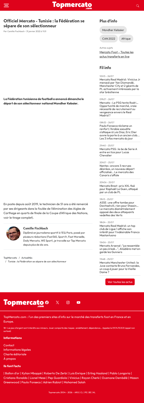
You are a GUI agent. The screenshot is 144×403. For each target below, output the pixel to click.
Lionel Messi (38, 377)
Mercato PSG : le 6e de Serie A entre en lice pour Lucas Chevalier (118, 152)
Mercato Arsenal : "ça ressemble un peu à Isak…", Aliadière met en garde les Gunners (120, 249)
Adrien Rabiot (52, 382)
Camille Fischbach (35, 228)
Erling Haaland (97, 373)
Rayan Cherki (91, 377)
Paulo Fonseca (31, 382)
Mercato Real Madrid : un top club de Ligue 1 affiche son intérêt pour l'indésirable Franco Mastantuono (120, 230)
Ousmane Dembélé (114, 377)
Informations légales (17, 349)
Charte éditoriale (15, 354)
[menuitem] (137, 5)
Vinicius (74, 377)
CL (81, 392)
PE (86, 392)
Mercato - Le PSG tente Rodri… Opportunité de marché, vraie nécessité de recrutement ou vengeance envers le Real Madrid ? (119, 109)
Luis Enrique (77, 373)
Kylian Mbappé (32, 373)
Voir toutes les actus (120, 282)
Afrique (126, 38)
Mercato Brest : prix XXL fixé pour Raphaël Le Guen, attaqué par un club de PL (119, 189)
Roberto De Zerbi (55, 373)
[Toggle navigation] (6, 5)
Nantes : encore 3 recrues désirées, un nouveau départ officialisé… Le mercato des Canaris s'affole (117, 170)
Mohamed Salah (74, 382)
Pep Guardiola (57, 377)
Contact (9, 345)
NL (94, 392)
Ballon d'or (12, 373)
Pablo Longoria (120, 373)
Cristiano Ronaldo (16, 377)
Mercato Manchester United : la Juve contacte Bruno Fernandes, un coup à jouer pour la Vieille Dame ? (120, 267)
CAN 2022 (108, 38)
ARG (76, 392)
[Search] (137, 5)
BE (90, 392)
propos (11, 358)
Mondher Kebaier (113, 30)
